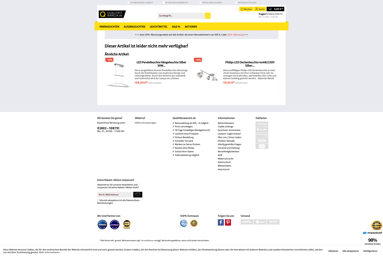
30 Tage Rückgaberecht (176, 2)
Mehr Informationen (49, 252)
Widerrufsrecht (225, 158)
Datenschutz (224, 162)
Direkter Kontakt (226, 141)
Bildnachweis (224, 165)
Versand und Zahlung (229, 148)
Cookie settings (225, 126)
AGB (220, 155)
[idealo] (102, 224)
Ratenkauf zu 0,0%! (247, 2)
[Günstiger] (115, 224)
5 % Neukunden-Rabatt (141, 2)
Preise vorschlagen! (212, 2)
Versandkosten (147, 240)
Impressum (224, 169)
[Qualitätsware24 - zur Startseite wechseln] (112, 14)
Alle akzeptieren (350, 251)
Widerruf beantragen (145, 122)
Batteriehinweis (226, 123)
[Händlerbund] (183, 223)
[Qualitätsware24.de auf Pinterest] (228, 222)
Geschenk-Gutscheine (229, 130)
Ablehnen (333, 251)
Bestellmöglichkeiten (228, 151)
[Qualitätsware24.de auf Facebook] (221, 222)
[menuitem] (184, 16)
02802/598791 (275, 14)
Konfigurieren (370, 251)
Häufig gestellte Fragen (229, 144)
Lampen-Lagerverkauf (229, 133)
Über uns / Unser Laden (229, 137)
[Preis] (127, 224)
